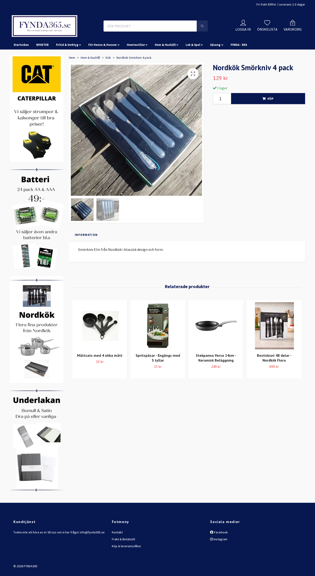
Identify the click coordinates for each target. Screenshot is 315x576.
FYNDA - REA (239, 65)
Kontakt (117, 553)
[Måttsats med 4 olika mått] (99, 346)
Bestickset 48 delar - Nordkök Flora (274, 378)
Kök (108, 78)
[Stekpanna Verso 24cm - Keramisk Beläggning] (216, 346)
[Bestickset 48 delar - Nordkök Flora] (274, 346)
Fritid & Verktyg (67, 65)
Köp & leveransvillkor (126, 567)
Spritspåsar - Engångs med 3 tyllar (158, 378)
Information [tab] (86, 255)
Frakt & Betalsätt (123, 560)
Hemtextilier (136, 65)
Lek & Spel (193, 65)
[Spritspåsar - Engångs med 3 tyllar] (157, 346)
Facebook (220, 553)
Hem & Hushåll (165, 65)
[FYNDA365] (75, 36)
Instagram (220, 560)
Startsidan (21, 65)
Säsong (215, 65)
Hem (72, 78)
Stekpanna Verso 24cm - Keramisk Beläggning (216, 378)
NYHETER (42, 65)
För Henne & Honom (102, 65)
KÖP (270, 119)
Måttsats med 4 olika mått (99, 376)
